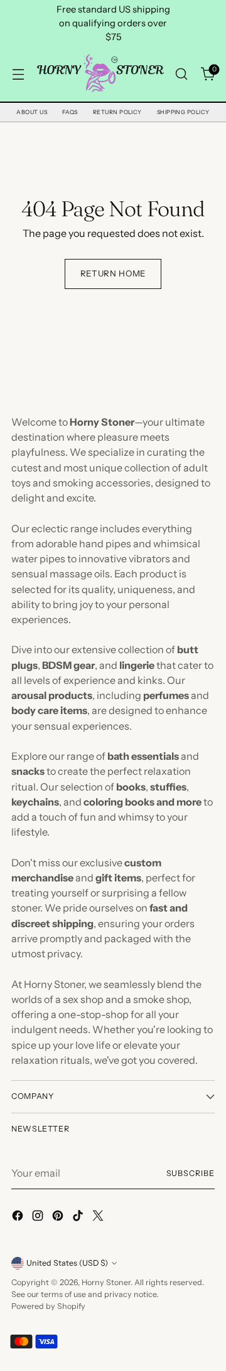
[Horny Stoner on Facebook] (18, 1217)
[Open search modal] (181, 74)
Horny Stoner (106, 1282)
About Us (31, 111)
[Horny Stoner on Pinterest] (59, 1217)
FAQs (70, 111)
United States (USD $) (67, 1263)
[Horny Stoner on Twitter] (99, 1217)
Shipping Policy (183, 111)
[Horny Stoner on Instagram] (38, 1217)
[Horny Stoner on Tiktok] (79, 1217)
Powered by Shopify (48, 1306)
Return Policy (117, 111)
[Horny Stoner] (99, 74)
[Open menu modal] (18, 74)
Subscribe (190, 1173)
